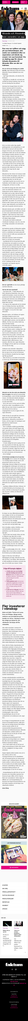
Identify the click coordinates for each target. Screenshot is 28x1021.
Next (25, 952)
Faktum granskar (8, 895)
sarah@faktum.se (14, 997)
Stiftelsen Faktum (23, 2)
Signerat (5, 905)
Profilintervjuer (7, 898)
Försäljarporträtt (8, 892)
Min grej (5, 888)
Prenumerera (15, 2)
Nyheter (5, 885)
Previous (24, 952)
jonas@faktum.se (14, 1007)
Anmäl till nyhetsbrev (5, 2)
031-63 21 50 (14, 995)
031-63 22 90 (14, 981)
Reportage (5, 902)
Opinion (4, 908)
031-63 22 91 (14, 1006)
